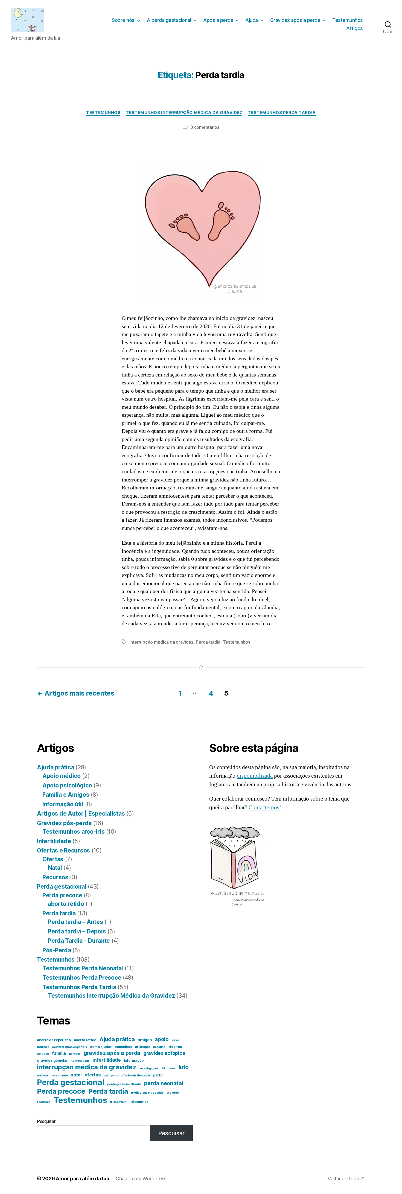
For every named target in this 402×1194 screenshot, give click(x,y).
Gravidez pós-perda (64, 823)
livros (172, 1068)
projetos (173, 1092)
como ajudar (101, 1047)
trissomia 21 (118, 1102)
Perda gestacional (61, 886)
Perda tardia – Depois (77, 931)
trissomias (139, 1102)
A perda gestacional (169, 20)
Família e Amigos (65, 794)
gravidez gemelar (52, 1060)
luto (184, 1067)
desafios (159, 1047)
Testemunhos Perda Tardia (282, 112)
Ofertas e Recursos (63, 850)
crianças (142, 1047)
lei (163, 1068)
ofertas (93, 1075)
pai (106, 1075)
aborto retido (66, 903)
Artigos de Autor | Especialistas (81, 813)
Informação (134, 1060)
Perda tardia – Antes (75, 921)
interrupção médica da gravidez (161, 642)
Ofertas (52, 859)
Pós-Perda (56, 950)
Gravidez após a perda (295, 20)
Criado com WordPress (141, 1178)
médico (42, 1075)
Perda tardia (208, 642)
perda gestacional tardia (124, 1084)
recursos (44, 1102)
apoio (162, 1039)
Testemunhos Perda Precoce (81, 977)
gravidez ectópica (164, 1053)
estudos (43, 1054)
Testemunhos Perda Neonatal (82, 968)
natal (76, 1075)
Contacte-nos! (265, 807)
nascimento (59, 1075)
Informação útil (62, 804)
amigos (145, 1040)
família (59, 1053)
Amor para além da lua (82, 1178)
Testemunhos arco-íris (73, 831)
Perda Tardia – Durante (79, 940)
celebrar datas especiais (69, 1047)
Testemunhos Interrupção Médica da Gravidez (184, 112)
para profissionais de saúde (130, 1075)
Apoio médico (61, 775)
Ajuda (251, 20)
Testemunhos (347, 20)
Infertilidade (54, 841)
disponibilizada (255, 776)
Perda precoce (62, 895)
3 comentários (204, 127)
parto (157, 1075)
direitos (175, 1047)
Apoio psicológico (67, 785)
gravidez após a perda (112, 1053)
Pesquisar (46, 1121)
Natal (55, 867)
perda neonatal (163, 1083)
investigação (148, 1068)
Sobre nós (123, 20)
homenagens (80, 1060)
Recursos (55, 877)
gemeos (75, 1054)
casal (175, 1040)
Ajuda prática (55, 767)
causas (43, 1047)
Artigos (354, 28)
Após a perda (218, 20)
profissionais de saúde (147, 1092)
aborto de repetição (54, 1040)
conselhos (123, 1047)
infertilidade (106, 1060)
